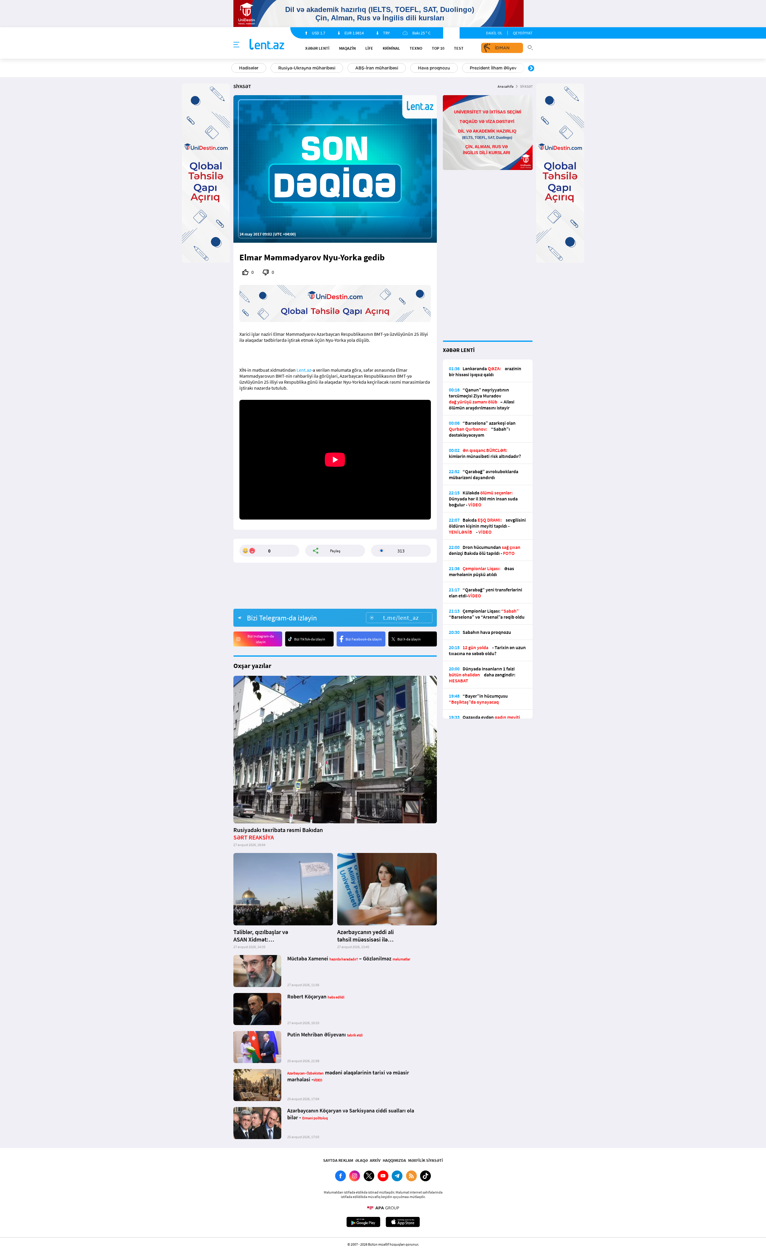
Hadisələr (249, 68)
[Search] (530, 47)
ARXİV (375, 1160)
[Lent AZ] (267, 45)
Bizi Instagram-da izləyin (260, 639)
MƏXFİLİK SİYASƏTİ (425, 1160)
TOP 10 (438, 48)
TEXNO (416, 48)
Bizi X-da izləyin (409, 639)
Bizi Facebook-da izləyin (364, 639)
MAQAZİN (347, 48)
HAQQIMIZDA (394, 1160)
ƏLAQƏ (361, 1160)
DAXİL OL (494, 33)
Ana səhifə (505, 86)
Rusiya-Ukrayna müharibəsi (306, 68)
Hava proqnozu (434, 68)
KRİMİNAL (391, 48)
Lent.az (304, 370)
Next (531, 68)
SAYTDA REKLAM (338, 1160)
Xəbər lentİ (317, 48)
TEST (458, 48)
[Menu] (236, 45)
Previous (234, 68)
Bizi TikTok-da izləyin (309, 639)
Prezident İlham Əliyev (493, 68)
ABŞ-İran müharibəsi (376, 68)
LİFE (369, 48)
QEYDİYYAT (523, 33)
